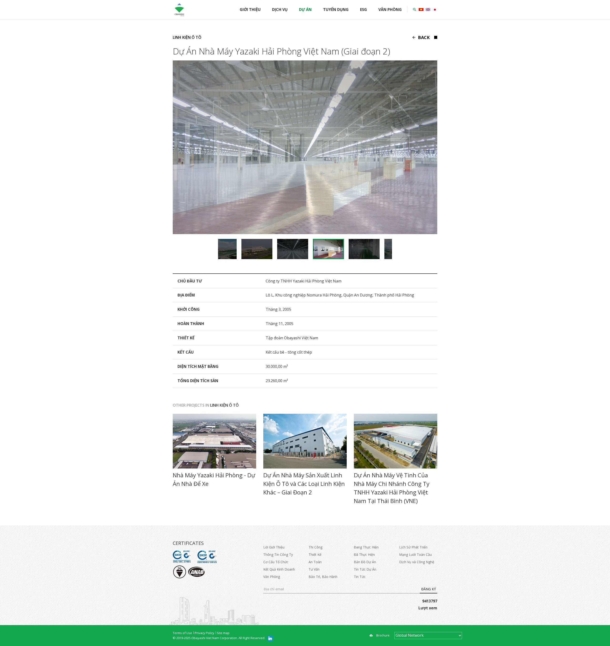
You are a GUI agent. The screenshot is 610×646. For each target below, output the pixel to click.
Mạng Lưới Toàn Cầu (415, 554)
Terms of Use (182, 633)
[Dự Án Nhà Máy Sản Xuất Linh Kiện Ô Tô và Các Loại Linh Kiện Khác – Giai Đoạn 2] (305, 441)
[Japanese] (434, 9)
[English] (428, 9)
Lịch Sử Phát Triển (413, 547)
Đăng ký (428, 589)
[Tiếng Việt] (421, 9)
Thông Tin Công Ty (278, 554)
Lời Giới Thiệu (274, 547)
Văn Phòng (390, 9)
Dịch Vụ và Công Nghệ (416, 562)
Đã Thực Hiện (364, 554)
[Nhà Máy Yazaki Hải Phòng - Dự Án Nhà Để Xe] (214, 441)
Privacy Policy (204, 633)
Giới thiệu (250, 9)
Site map (223, 633)
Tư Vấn (314, 569)
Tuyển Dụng (336, 9)
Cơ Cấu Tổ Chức (275, 562)
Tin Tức (360, 576)
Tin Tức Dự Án (365, 569)
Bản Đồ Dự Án (365, 562)
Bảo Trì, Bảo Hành (323, 576)
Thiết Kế (315, 554)
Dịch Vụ (280, 9)
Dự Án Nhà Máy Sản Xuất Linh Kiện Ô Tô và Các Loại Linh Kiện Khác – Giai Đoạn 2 (304, 483)
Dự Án (305, 9)
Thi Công (315, 547)
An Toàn (315, 562)
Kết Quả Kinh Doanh (279, 569)
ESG (363, 9)
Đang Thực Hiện (366, 547)
